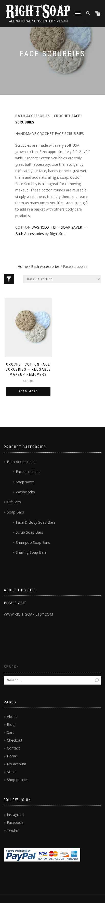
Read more (28, 391)
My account (16, 763)
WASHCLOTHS (44, 227)
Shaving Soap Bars (31, 552)
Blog (11, 724)
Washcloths (25, 492)
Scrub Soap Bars (29, 532)
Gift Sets (14, 501)
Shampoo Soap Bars (33, 542)
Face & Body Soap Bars (35, 522)
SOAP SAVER (71, 227)
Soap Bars (15, 512)
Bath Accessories (29, 233)
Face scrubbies (28, 471)
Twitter (13, 830)
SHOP (12, 771)
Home (23, 266)
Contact (13, 748)
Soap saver (25, 481)
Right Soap (59, 233)
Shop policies (18, 779)
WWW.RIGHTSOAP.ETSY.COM (28, 614)
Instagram (15, 814)
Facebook (15, 822)
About (12, 716)
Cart (10, 732)
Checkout (14, 740)
